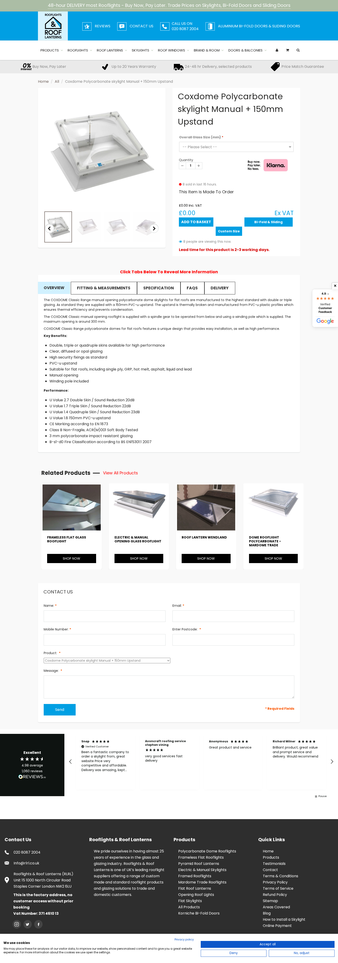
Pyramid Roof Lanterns (198, 863)
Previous (50, 232)
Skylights (140, 50)
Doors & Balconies (245, 50)
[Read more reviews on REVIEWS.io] (32, 777)
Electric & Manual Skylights (202, 869)
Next (154, 232)
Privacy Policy (275, 882)
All (57, 81)
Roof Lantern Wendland (204, 537)
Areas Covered (276, 907)
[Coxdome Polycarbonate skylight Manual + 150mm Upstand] (101, 150)
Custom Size (229, 231)
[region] (201, 761)
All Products (189, 907)
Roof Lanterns (110, 50)
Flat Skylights (190, 900)
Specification (158, 288)
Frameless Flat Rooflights (201, 857)
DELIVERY (220, 288)
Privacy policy (184, 939)
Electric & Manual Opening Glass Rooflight (138, 539)
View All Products (120, 473)
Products (49, 50)
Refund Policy (275, 894)
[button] (70, 761)
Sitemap (270, 900)
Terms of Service (278, 888)
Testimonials (274, 863)
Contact (270, 869)
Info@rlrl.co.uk (26, 863)
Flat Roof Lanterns (194, 888)
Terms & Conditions (280, 876)
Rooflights (78, 50)
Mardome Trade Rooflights (202, 882)
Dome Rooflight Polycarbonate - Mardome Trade (265, 541)
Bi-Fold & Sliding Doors (268, 223)
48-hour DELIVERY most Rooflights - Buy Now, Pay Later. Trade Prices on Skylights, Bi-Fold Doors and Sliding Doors (169, 5)
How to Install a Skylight (284, 919)
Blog (267, 913)
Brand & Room (207, 50)
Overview (54, 288)
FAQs (192, 288)
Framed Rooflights (194, 876)
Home (43, 81)
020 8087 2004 (27, 852)
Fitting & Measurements (103, 288)
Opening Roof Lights (196, 894)
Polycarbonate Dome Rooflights (207, 851)
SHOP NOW (71, 558)
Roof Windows (171, 50)
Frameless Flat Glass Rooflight (66, 539)
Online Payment (277, 925)
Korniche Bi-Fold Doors (199, 913)
